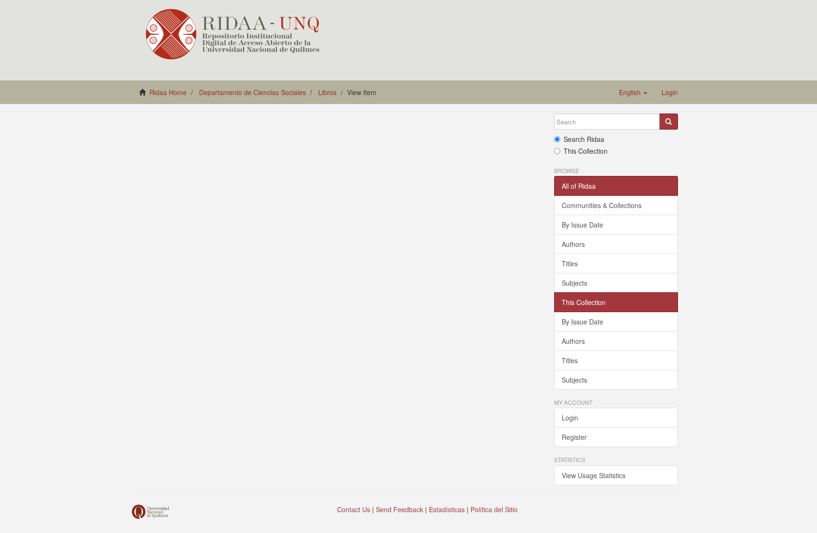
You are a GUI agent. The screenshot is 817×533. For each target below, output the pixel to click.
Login (570, 417)
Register (574, 437)
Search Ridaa (584, 139)
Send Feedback (399, 509)
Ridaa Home (168, 92)
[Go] (668, 122)
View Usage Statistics (594, 475)
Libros (327, 92)
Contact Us (353, 509)
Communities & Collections (602, 205)
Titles (570, 263)
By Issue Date (582, 224)
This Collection (586, 151)
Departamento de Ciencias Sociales (252, 92)
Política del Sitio (494, 509)
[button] (633, 92)
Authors (573, 244)
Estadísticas (447, 509)
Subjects (574, 283)
